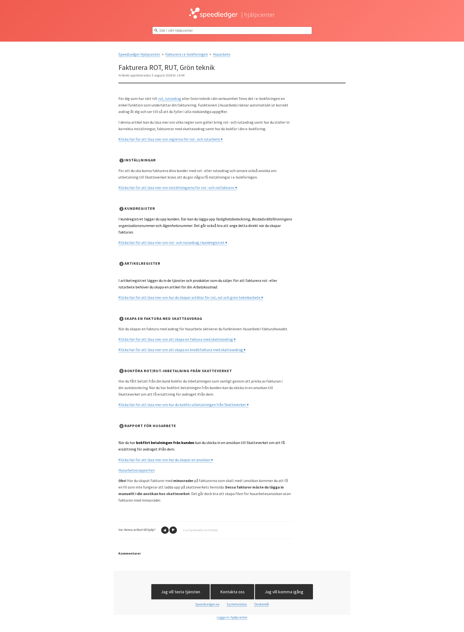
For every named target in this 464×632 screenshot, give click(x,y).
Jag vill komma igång (284, 591)
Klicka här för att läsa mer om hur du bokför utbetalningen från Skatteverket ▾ (183, 404)
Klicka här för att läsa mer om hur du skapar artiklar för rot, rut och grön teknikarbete (189, 297)
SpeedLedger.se (207, 604)
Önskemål (261, 604)
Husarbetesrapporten (136, 470)
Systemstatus (237, 604)
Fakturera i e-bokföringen (186, 54)
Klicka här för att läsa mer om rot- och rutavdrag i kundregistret (171, 242)
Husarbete (221, 54)
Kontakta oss (232, 591)
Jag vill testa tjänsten (180, 591)
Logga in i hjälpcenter (232, 617)
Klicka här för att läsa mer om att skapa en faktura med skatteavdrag (175, 339)
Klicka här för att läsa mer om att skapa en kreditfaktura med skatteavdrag (181, 349)
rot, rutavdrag (169, 98)
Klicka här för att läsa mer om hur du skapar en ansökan (164, 459)
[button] (165, 530)
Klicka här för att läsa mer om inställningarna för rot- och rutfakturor (176, 187)
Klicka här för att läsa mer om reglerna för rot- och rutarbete (169, 139)
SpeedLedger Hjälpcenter (139, 54)
